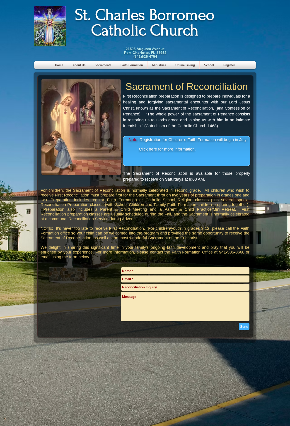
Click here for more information (167, 149)
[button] (103, 65)
